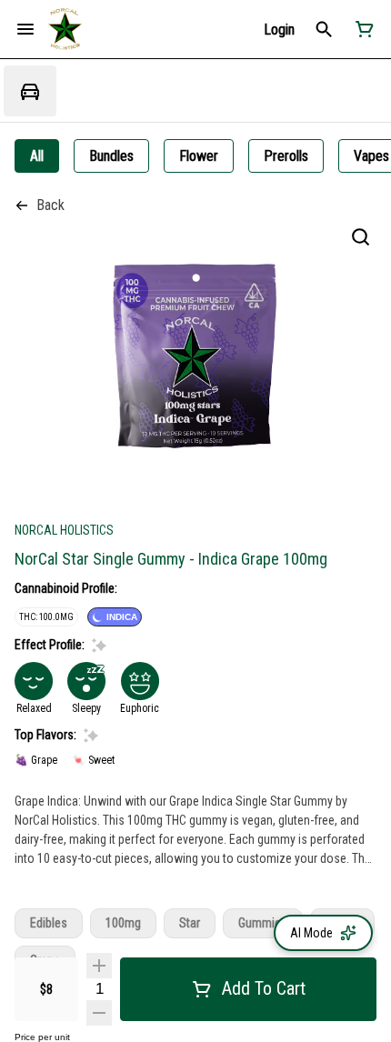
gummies (262, 923)
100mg (123, 923)
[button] (279, 29)
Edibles (48, 923)
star (189, 923)
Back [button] (50, 205)
